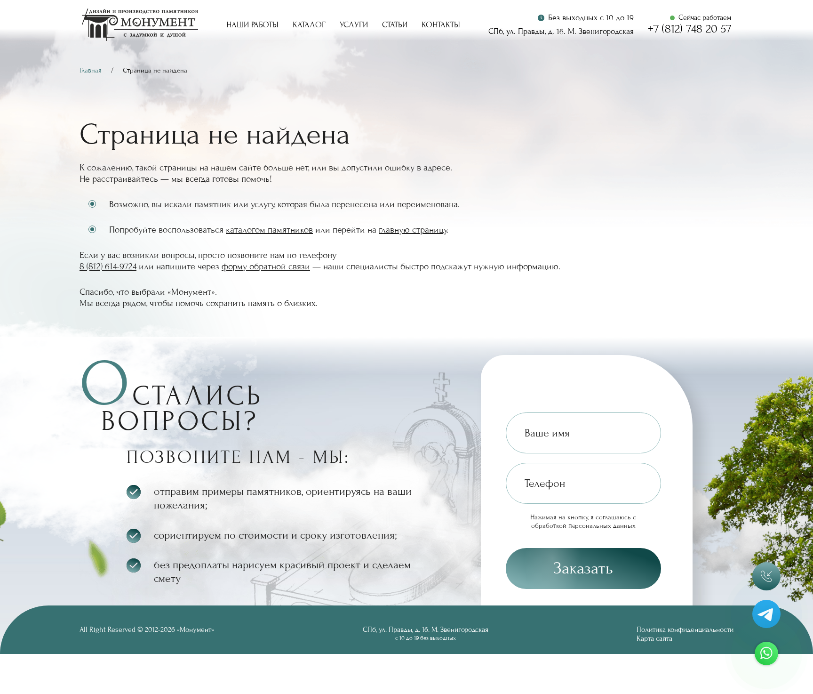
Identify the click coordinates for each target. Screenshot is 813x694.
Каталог (309, 25)
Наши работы (252, 25)
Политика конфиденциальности (685, 629)
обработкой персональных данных (583, 526)
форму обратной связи (266, 266)
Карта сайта (654, 638)
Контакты (441, 25)
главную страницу (412, 230)
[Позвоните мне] (766, 576)
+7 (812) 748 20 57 (689, 29)
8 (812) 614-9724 (108, 266)
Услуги (354, 25)
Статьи (394, 25)
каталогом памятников (269, 230)
